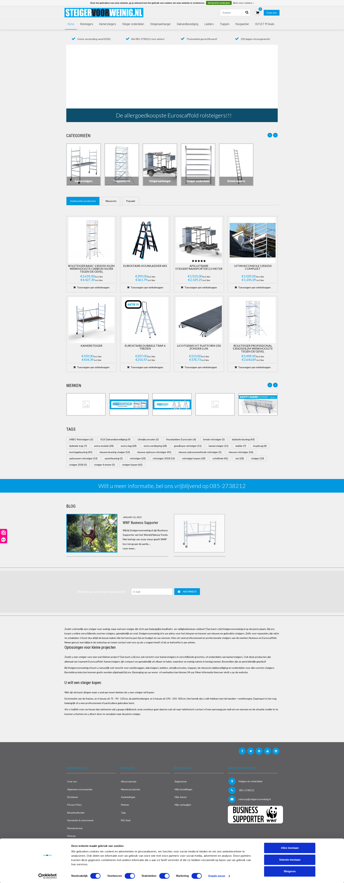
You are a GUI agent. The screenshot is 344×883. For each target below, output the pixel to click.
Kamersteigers (107, 24)
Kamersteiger (91, 345)
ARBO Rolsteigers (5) (81, 439)
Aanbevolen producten (83, 200)
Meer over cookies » (243, 3)
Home (71, 24)
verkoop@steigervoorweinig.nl (254, 799)
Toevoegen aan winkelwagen (93, 287)
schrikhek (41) (220, 458)
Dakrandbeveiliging (187, 24)
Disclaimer (72, 797)
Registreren (181, 781)
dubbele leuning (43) (243, 439)
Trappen (224, 24)
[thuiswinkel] (253, 831)
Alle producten (128, 781)
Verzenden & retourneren (80, 820)
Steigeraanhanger (160, 24)
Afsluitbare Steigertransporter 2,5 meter (198, 267)
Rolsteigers (86, 24)
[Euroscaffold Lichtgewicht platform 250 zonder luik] (199, 320)
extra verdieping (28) (155, 445)
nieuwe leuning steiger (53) (114, 452)
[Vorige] (269, 135)
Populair (130, 200)
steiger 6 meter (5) (104, 464)
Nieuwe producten (130, 789)
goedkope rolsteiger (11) (188, 445)
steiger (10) (257, 458)
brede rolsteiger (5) (214, 439)
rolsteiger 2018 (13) (164, 458)
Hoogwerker (242, 24)
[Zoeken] (246, 12)
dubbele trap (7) (78, 445)
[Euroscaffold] (129, 404)
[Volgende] (275, 135)
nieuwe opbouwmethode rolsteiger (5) (199, 452)
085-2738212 (246, 790)
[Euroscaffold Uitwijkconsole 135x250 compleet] (253, 240)
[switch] (130, 876)
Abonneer (190, 591)
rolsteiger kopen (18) (193, 458)
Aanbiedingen (128, 797)
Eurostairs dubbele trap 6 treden (145, 347)
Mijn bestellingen (183, 789)
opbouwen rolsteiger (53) (83, 458)
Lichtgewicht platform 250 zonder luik (199, 347)
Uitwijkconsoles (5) (148, 439)
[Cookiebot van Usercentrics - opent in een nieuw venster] (47, 876)
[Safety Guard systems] (258, 404)
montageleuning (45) (80, 452)
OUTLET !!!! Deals (264, 24)
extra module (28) (104, 445)
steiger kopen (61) (132, 464)
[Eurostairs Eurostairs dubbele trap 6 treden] (145, 320)
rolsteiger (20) (138, 458)
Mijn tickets (181, 797)
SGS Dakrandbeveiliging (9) (115, 439)
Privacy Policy (74, 804)
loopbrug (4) (260, 445)
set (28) (239, 458)
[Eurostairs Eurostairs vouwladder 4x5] (145, 240)
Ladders (209, 24)
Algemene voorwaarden (79, 789)
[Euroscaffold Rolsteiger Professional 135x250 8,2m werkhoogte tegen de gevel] (253, 320)
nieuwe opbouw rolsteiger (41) (154, 452)
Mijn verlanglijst (183, 804)
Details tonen (216, 875)
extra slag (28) (129, 445)
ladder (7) (241, 445)
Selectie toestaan (289, 859)
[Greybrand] (215, 404)
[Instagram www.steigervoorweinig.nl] (276, 751)
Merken (125, 804)
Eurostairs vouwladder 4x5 (145, 265)
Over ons (271, 12)
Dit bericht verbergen (219, 3)
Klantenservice (74, 828)
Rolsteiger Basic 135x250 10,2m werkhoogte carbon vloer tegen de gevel (91, 268)
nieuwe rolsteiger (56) (241, 452)
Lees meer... (129, 548)
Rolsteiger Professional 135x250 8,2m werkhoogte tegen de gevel (253, 348)
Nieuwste (111, 200)
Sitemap (71, 835)
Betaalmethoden (76, 812)
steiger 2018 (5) (78, 464)
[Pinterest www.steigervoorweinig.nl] (259, 751)
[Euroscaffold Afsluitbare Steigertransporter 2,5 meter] (199, 240)
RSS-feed (125, 820)
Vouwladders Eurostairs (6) (181, 439)
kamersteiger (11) (218, 445)
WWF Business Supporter (140, 523)
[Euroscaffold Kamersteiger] (91, 320)
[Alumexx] (86, 404)
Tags (123, 812)
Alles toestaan (290, 847)
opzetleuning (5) (114, 458)
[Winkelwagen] (257, 12)
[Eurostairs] (172, 404)
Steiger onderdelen (133, 24)
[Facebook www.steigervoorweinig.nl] (242, 751)
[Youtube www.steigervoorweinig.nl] (267, 751)
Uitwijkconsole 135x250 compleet (252, 267)
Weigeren (290, 871)
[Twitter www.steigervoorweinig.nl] (250, 751)
